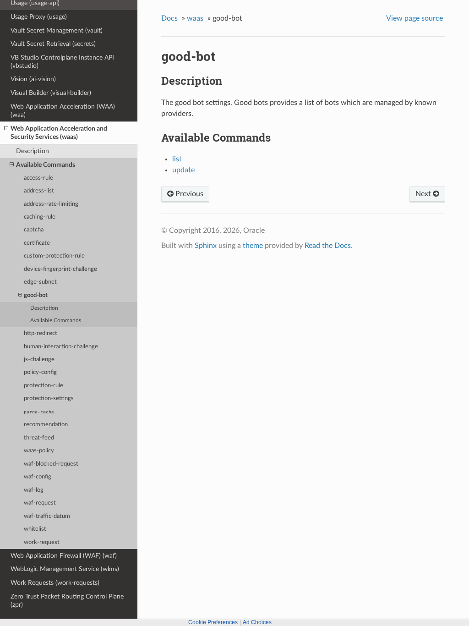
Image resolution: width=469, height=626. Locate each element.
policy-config (40, 372)
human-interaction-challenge (61, 347)
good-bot (36, 295)
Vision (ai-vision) (33, 79)
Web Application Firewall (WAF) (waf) (64, 555)
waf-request (40, 503)
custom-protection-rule (54, 256)
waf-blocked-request (51, 464)
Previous (188, 194)
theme (253, 245)
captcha (34, 230)
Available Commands (45, 164)
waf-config (37, 477)
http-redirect (40, 333)
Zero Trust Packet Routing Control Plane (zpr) (67, 600)
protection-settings (49, 398)
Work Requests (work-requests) (55, 582)
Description (32, 151)
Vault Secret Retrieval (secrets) (53, 43)
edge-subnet (40, 282)
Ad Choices (257, 622)
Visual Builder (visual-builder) (51, 92)
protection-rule (43, 386)
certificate (37, 243)
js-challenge (39, 359)
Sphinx (206, 245)
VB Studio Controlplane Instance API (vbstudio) (62, 61)
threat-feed (39, 438)
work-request (42, 542)
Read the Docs (328, 245)
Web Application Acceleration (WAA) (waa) (63, 110)
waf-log (34, 490)
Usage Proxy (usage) (39, 16)
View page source (414, 18)
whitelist (35, 529)
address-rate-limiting (51, 204)
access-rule (38, 178)
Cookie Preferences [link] (213, 622)
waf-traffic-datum (47, 516)
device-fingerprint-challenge (60, 269)
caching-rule (39, 217)
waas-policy (39, 451)
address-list (39, 191)
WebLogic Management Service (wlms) (65, 569)
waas (195, 18)
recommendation (46, 425)
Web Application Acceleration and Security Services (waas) (59, 132)
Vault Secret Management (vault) (57, 30)
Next (424, 194)
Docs (169, 18)
